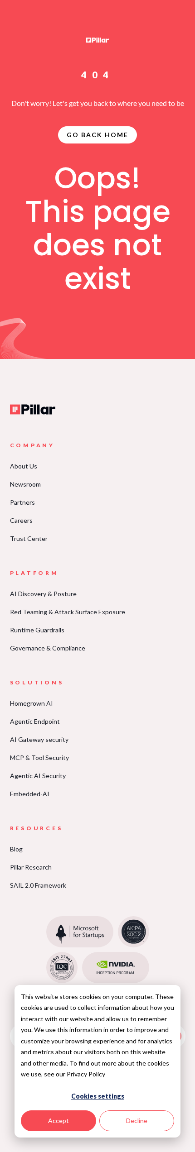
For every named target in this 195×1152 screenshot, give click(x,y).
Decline (136, 1120)
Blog (16, 849)
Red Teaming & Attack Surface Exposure (67, 612)
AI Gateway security (39, 739)
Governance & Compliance (47, 648)
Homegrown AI (31, 703)
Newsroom (25, 484)
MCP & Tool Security (39, 757)
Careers (21, 520)
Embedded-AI (29, 794)
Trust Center (29, 538)
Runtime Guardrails (37, 630)
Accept (58, 1120)
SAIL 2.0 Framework (38, 885)
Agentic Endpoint (35, 721)
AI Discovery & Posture (43, 594)
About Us (23, 466)
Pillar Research (31, 867)
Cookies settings (97, 1096)
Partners (22, 502)
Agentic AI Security (38, 775)
